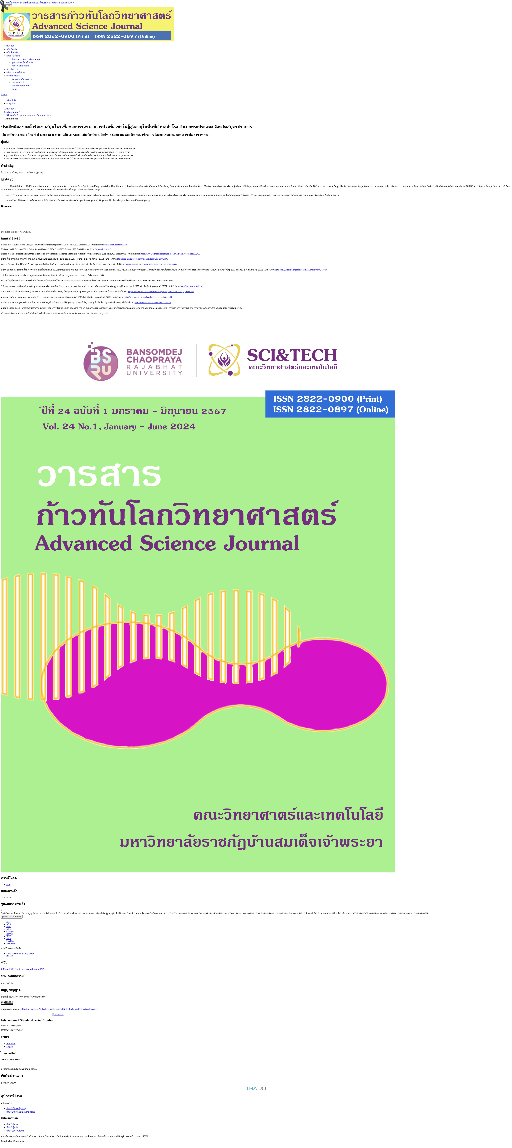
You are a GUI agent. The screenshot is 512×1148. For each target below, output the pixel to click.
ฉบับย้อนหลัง (12, 52)
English (9, 1046)
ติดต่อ (14, 89)
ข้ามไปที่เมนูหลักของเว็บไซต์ (33, 3)
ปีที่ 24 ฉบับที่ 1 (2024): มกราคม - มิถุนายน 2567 (28, 115)
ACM (8, 922)
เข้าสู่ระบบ (11, 103)
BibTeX (9, 956)
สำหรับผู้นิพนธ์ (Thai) (16, 1108)
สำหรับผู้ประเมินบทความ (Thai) (20, 1112)
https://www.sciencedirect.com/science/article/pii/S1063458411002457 (170, 254)
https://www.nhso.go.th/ (100, 249)
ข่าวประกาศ (12, 69)
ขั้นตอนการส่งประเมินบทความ (26, 59)
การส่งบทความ (13, 56)
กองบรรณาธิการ (19, 82)
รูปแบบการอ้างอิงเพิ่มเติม (11, 917)
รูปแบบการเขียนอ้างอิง (22, 62)
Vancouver (10, 943)
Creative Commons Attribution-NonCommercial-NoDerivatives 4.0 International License (59, 1009)
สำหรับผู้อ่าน (12, 1124)
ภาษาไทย (10, 1044)
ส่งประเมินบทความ (21, 66)
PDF (8, 884)
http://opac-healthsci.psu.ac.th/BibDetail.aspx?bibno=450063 (142, 259)
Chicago (9, 931)
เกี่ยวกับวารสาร (13, 76)
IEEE (8, 936)
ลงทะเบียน (11, 100)
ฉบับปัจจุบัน (11, 49)
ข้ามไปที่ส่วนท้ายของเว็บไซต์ (60, 3)
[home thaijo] (256, 1089)
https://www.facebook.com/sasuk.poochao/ (153, 302)
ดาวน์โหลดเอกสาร (20, 86)
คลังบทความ (12, 112)
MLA (8, 938)
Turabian (10, 941)
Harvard (9, 934)
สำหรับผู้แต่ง (12, 1127)
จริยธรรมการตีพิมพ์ (15, 72)
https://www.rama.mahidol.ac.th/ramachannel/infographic (149, 297)
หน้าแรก (10, 46)
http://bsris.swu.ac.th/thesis (192, 286)
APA (8, 926)
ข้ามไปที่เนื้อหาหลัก (10, 3)
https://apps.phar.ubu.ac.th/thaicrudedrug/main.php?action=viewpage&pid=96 (161, 291)
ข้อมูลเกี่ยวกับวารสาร (22, 79)
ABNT (9, 929)
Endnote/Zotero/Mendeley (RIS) (20, 953)
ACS (8, 924)
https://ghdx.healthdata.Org (115, 245)
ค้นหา (4, 94)
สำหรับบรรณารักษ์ (15, 1131)
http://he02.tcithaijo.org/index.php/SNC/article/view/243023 (301, 270)
